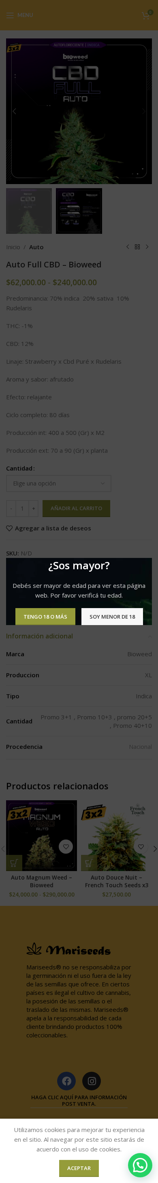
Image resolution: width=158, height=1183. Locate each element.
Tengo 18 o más (45, 616)
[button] (140, 1165)
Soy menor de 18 (112, 616)
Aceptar (79, 1168)
